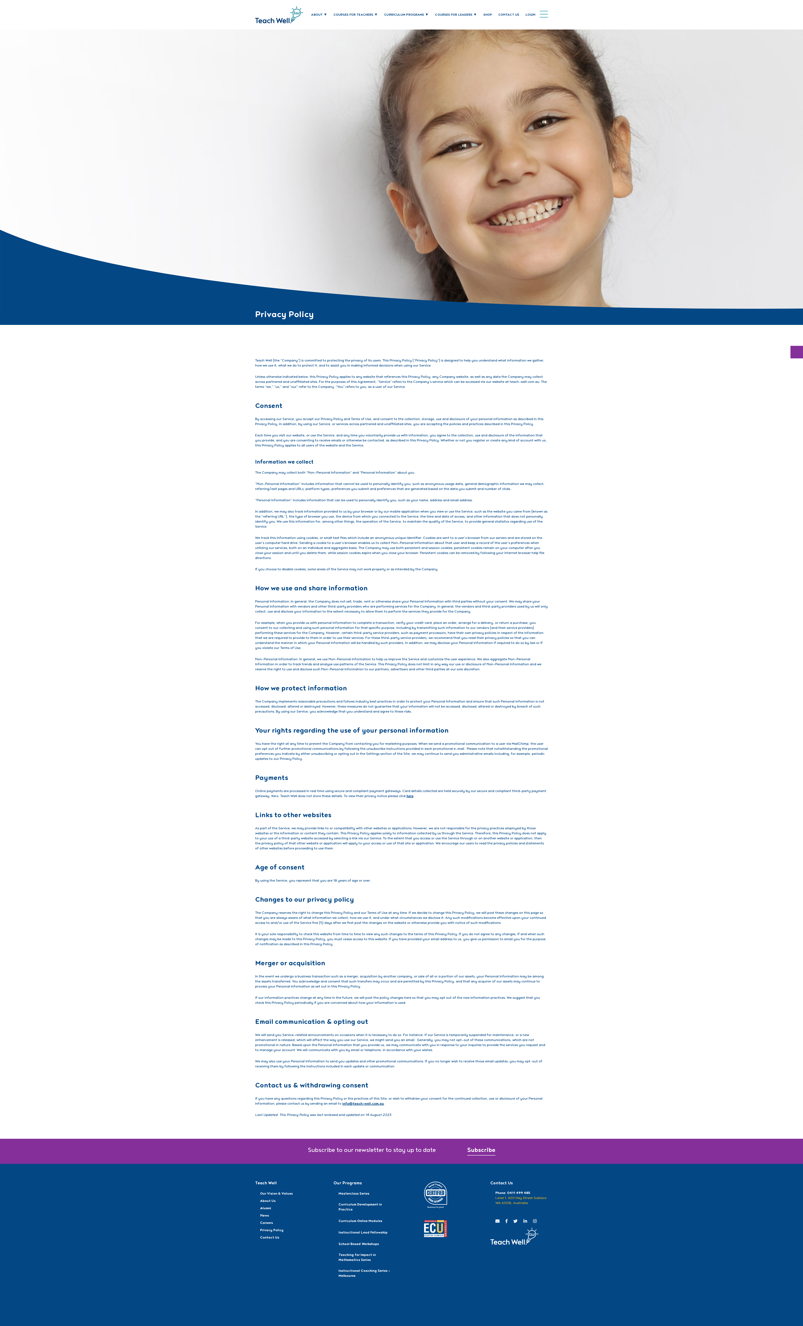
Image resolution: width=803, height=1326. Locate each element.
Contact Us (508, 15)
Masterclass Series (354, 1194)
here (410, 796)
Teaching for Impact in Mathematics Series (357, 1258)
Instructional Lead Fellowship (363, 1233)
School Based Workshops (359, 1244)
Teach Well (266, 1183)
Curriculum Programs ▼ (406, 15)
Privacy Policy (272, 1230)
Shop (487, 15)
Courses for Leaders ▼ (456, 15)
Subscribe (481, 1151)
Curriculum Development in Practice (360, 1207)
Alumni (265, 1208)
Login (531, 15)
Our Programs (348, 1183)
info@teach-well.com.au (363, 1104)
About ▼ (319, 15)
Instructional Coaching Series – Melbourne (364, 1274)
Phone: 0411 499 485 (512, 1193)
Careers (266, 1223)
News (264, 1216)
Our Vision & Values (276, 1194)
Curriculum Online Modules (360, 1221)
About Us (268, 1201)
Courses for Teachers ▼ (356, 15)
